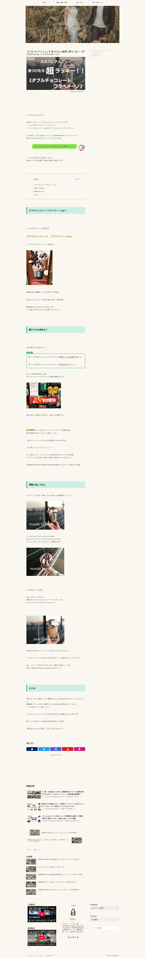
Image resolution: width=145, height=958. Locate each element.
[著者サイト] (32, 749)
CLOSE (77, 179)
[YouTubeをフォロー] (67, 749)
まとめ (36, 195)
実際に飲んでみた (39, 191)
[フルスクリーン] (54, 920)
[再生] (30, 920)
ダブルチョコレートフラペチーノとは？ (45, 185)
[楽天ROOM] (79, 749)
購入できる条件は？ (40, 188)
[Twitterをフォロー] (44, 749)
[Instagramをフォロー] (55, 749)
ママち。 (73, 919)
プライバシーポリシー (39, 955)
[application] (42, 914)
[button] (117, 928)
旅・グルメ (30, 743)
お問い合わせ (50, 955)
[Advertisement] (55, 98)
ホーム (29, 955)
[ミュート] (51, 920)
